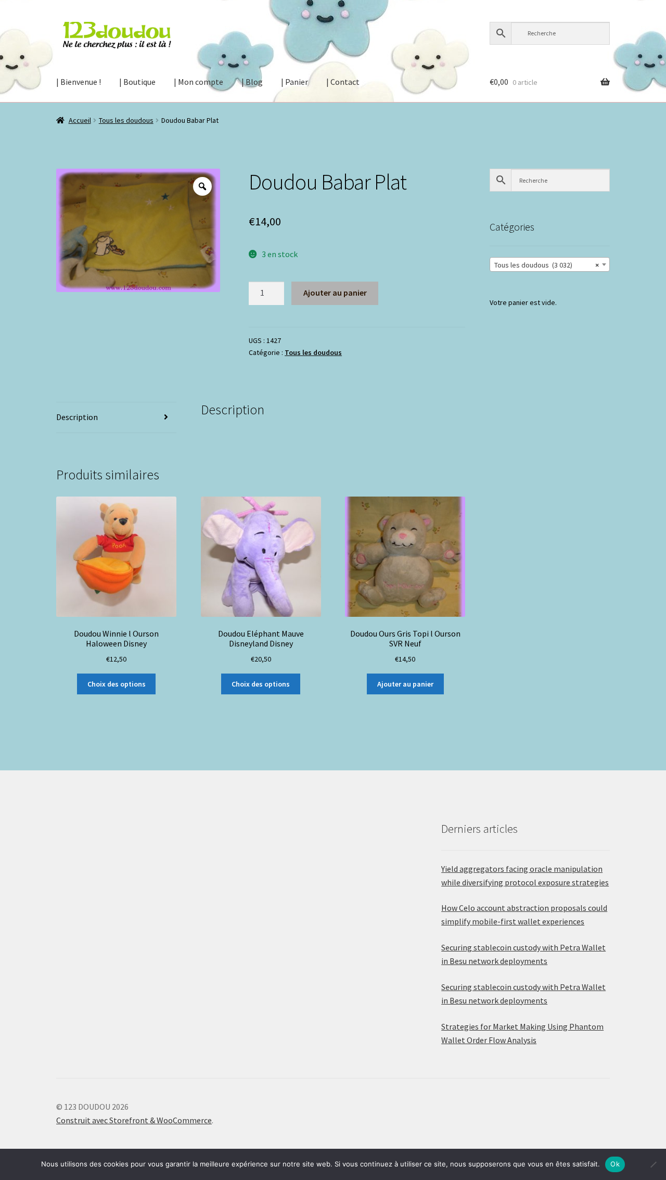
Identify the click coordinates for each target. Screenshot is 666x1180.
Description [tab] (77, 417)
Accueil (80, 120)
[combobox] (550, 264)
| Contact (343, 82)
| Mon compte (198, 82)
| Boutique (137, 82)
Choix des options (116, 684)
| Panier (294, 82)
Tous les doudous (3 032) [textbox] (546, 265)
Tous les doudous (126, 120)
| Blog (252, 82)
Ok (615, 1164)
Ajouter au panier (335, 292)
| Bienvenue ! (78, 82)
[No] (653, 1164)
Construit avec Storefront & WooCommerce (134, 1120)
